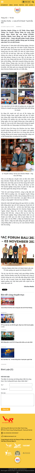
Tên (2, 385)
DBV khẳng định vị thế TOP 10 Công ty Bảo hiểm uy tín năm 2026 (16, 342)
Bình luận (3, 393)
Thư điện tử (4, 389)
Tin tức (12, 18)
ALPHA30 (31, 5)
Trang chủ (4, 18)
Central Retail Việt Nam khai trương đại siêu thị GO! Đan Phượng (16, 307)
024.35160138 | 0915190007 (10, 433)
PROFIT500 (21, 5)
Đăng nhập (27, 1)
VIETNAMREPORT (4, 5)
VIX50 (26, 5)
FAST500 (16, 5)
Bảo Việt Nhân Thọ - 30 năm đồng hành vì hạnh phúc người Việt (16, 359)
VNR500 (11, 5)
